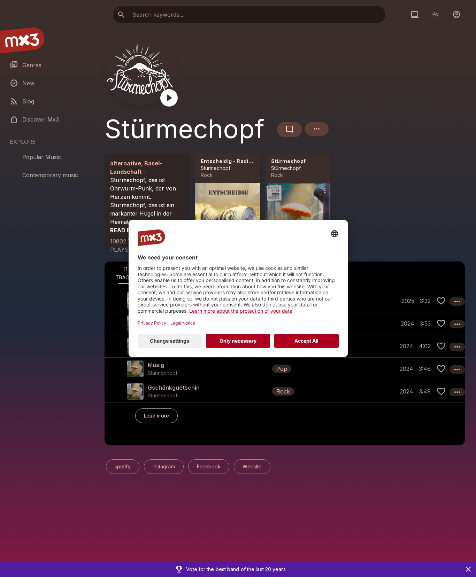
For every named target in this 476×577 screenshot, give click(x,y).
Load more (156, 416)
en (435, 14)
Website (252, 466)
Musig (156, 364)
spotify (123, 466)
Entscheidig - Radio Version (237, 161)
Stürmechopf (215, 168)
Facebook (209, 466)
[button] (285, 368)
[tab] (125, 273)
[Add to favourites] (441, 301)
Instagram (164, 466)
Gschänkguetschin (174, 387)
